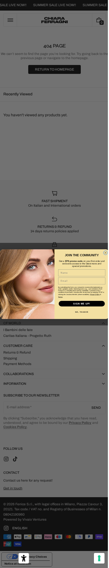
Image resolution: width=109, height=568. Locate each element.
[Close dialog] (103, 253)
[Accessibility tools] (23, 558)
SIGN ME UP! (79, 303)
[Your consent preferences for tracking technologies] (95, 558)
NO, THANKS (79, 312)
